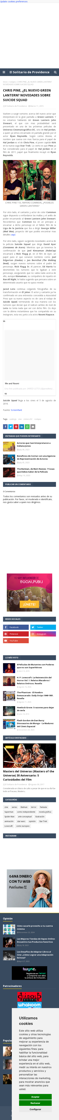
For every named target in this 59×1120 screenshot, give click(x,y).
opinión (32, 821)
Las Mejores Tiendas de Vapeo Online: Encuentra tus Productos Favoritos (36, 940)
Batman (24, 807)
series (14, 807)
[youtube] (16, 640)
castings (12, 419)
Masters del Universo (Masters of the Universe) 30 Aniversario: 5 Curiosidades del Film (28, 775)
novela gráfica (45, 812)
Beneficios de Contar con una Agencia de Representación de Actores (36, 457)
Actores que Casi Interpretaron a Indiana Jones (34, 444)
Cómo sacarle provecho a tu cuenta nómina (35, 927)
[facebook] (16, 627)
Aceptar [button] (35, 1096)
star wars (21, 821)
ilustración (39, 816)
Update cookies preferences (14, 1)
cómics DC (28, 419)
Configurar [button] (35, 1109)
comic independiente (26, 812)
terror (33, 807)
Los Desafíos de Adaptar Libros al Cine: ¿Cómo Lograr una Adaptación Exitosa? (35, 954)
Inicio (5, 82)
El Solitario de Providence (29, 72)
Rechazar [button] (35, 1103)
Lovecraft (9, 826)
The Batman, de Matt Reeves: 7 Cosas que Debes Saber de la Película (35, 470)
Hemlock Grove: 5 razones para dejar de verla (35, 709)
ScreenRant (16, 410)
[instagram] (43, 634)
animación (9, 821)
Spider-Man (9, 816)
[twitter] (43, 627)
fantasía (43, 807)
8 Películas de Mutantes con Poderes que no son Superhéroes (35, 666)
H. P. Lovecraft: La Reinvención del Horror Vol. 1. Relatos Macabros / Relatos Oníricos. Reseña (34, 680)
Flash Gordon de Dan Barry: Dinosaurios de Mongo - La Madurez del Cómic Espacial (35, 723)
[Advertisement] (29, 35)
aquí (13, 234)
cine (20, 419)
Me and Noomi (12, 383)
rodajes (12, 82)
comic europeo (22, 826)
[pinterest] (16, 634)
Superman (9, 812)
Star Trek (43, 821)
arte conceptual (25, 816)
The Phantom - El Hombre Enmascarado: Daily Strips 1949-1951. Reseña (35, 695)
